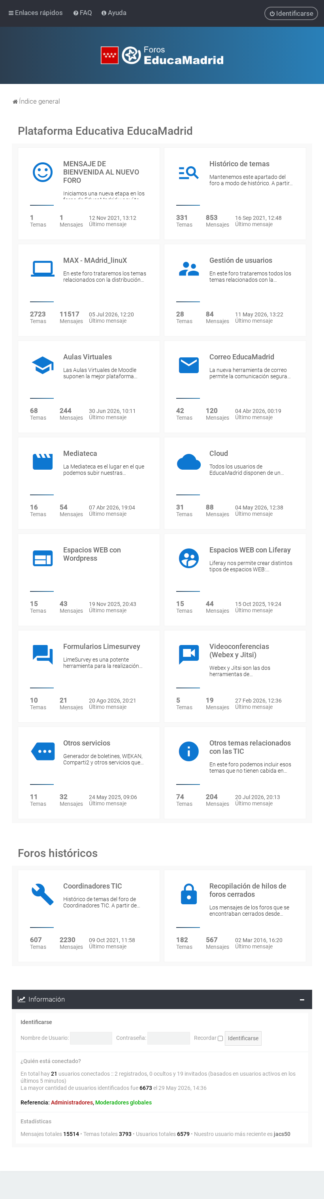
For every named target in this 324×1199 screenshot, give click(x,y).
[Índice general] (162, 55)
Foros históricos (58, 853)
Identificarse (36, 1022)
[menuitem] (83, 13)
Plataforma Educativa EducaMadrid (105, 131)
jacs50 (282, 1134)
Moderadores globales (123, 1102)
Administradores (72, 1102)
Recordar (206, 1038)
